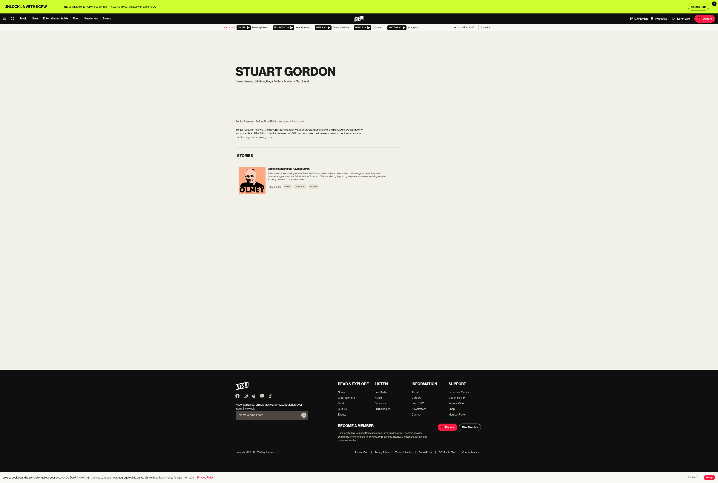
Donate (707, 18)
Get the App (698, 6)
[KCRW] (242, 389)
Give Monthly (470, 427)
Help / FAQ (418, 403)
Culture (342, 408)
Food (76, 18)
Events (107, 18)
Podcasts (661, 18)
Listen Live (683, 18)
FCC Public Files (445, 452)
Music (23, 18)
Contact (416, 414)
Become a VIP (457, 397)
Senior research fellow (249, 129)
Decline (692, 477)
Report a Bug (361, 452)
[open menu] (5, 19)
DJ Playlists (641, 18)
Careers (416, 397)
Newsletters (91, 18)
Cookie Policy (423, 452)
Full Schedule (382, 408)
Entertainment (346, 397)
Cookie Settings (470, 452)
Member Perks (457, 414)
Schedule (486, 27)
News (35, 18)
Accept (709, 477)
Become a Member (460, 392)
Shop (452, 408)
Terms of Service (402, 452)
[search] (14, 19)
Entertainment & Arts (55, 18)
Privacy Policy (380, 452)
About (415, 392)
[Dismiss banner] (714, 3)
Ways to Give (456, 403)
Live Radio (381, 392)
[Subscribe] (303, 415)
